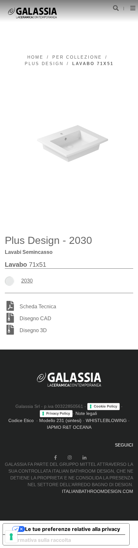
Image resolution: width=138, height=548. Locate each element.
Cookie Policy (105, 406)
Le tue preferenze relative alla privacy (72, 529)
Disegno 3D (33, 330)
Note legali (86, 413)
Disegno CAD (35, 318)
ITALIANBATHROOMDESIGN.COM (97, 491)
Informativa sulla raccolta (39, 540)
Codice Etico (21, 420)
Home (35, 57)
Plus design (44, 63)
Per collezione (77, 57)
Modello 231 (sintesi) (60, 420)
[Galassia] (32, 13)
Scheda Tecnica (38, 306)
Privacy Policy (58, 413)
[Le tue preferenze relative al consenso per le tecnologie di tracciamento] (11, 537)
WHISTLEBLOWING (106, 420)
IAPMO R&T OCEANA (69, 427)
